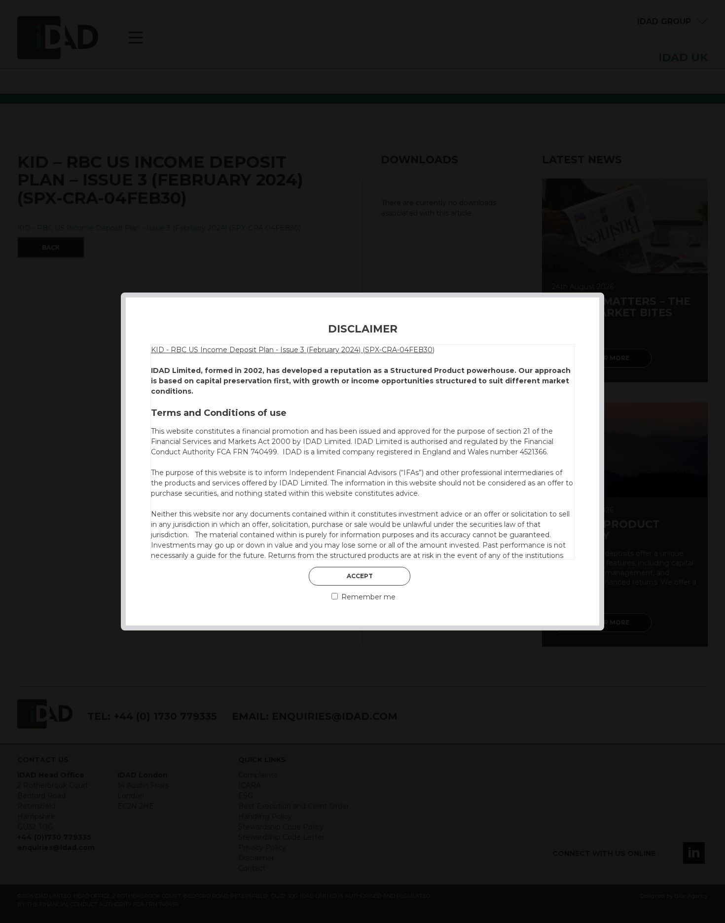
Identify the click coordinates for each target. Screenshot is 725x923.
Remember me (367, 596)
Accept (360, 576)
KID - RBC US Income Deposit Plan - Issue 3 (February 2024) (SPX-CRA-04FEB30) (293, 349)
